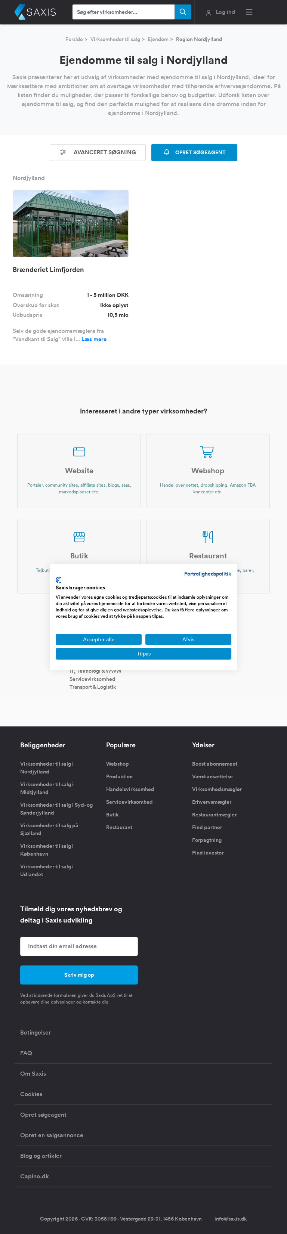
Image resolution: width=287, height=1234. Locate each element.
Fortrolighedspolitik (207, 573)
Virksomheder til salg (115, 39)
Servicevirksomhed (92, 678)
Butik (112, 814)
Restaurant (119, 827)
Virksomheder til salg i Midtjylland (47, 788)
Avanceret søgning (104, 152)
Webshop (117, 764)
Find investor (207, 852)
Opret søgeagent (43, 1115)
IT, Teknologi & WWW (95, 671)
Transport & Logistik (93, 687)
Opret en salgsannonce (51, 1135)
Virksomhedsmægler (217, 789)
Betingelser (35, 1032)
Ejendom (158, 39)
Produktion (119, 776)
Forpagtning (207, 840)
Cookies (31, 1094)
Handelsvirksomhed (130, 789)
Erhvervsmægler (211, 802)
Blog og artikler (41, 1156)
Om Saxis (33, 1074)
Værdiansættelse (212, 776)
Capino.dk (34, 1176)
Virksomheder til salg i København (47, 850)
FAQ (26, 1053)
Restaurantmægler (214, 814)
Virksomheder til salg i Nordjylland (47, 767)
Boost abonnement (214, 764)
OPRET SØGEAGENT (200, 152)
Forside (74, 39)
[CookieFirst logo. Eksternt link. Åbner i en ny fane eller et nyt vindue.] (58, 580)
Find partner (207, 827)
